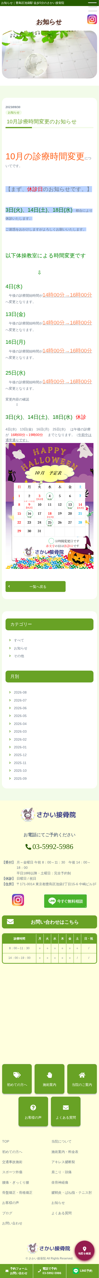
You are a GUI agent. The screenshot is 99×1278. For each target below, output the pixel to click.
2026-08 (20, 692)
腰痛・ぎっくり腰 (15, 1182)
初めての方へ (12, 1152)
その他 (19, 656)
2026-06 (20, 708)
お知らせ (20, 648)
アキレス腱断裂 (63, 1162)
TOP (5, 1141)
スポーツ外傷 (12, 1172)
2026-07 (20, 700)
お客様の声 (10, 1203)
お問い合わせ (12, 1223)
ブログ (7, 1213)
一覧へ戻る (38, 587)
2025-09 (20, 778)
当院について (61, 1141)
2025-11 (20, 763)
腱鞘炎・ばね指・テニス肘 (71, 1192)
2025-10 (20, 770)
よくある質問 (61, 1213)
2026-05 (20, 716)
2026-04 (20, 724)
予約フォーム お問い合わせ (18, 1271)
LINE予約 (86, 1270)
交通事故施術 (12, 1162)
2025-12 (20, 755)
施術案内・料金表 (64, 1152)
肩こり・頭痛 (61, 1172)
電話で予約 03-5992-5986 (52, 1271)
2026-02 (20, 739)
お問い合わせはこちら (55, 922)
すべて (19, 640)
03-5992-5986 (52, 846)
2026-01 (20, 747)
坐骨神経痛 (59, 1182)
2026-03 (20, 731)
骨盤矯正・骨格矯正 (17, 1192)
